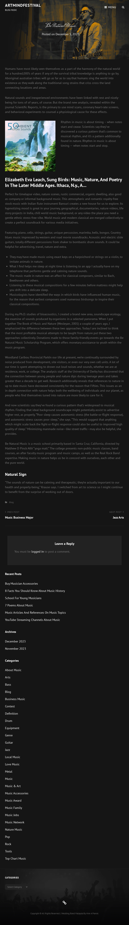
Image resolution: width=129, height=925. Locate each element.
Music (9, 779)
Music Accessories (16, 793)
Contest (10, 706)
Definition (11, 713)
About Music (13, 670)
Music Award (13, 800)
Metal (8, 771)
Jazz (7, 750)
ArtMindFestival (23, 5)
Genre (9, 735)
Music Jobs (12, 815)
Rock (8, 844)
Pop (7, 837)
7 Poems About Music (19, 605)
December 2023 (15, 641)
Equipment (12, 728)
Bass (8, 684)
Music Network (14, 822)
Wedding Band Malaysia (72, 913)
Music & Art (13, 786)
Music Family (13, 808)
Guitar (9, 742)
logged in (37, 551)
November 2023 (15, 649)
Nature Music (13, 829)
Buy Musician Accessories (21, 583)
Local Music (12, 757)
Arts (7, 677)
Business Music (15, 699)
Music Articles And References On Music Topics (35, 612)
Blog (11, 502)
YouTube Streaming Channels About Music (32, 620)
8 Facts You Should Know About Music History (35, 591)
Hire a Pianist (92, 913)
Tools (8, 851)
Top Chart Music (15, 858)
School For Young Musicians (23, 598)
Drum (8, 721)
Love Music (12, 764)
